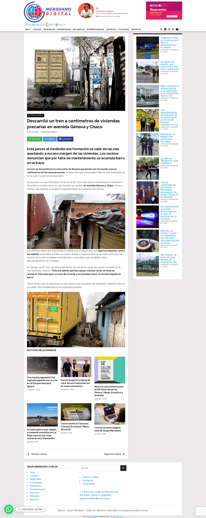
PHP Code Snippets (91, 517)
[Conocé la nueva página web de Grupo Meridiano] (109, 424)
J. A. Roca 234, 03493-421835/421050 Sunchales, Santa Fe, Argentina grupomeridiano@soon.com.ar (99, 495)
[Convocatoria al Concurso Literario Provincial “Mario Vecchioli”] (76, 420)
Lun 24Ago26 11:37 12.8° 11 (45, 24)
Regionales (49, 29)
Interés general (35, 115)
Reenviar (36, 139)
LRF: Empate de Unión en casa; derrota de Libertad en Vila (168, 258)
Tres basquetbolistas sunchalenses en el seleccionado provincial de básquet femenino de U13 (169, 117)
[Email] (177, 29)
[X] (161, 29)
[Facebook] (165, 29)
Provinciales (64, 29)
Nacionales (79, 29)
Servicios (136, 29)
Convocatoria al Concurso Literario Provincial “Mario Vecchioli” (75, 426)
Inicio (28, 29)
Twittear (51, 139)
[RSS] (173, 29)
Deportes (111, 29)
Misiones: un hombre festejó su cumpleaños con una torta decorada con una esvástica (169, 237)
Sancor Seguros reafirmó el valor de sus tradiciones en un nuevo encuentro (75, 383)
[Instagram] (169, 29)
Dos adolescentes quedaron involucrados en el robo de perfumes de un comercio (169, 212)
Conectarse (88, 484)
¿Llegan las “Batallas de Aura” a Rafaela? (169, 160)
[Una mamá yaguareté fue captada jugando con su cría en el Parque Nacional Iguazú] (42, 373)
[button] (8, 509)
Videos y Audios (90, 477)
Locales (37, 29)
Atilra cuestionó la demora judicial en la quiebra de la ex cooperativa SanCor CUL (169, 91)
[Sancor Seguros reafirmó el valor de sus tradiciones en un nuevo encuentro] (76, 376)
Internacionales (95, 29)
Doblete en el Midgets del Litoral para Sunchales (167, 138)
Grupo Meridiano (49, 132)
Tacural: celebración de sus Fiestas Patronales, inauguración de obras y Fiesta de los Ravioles (169, 189)
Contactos (87, 480)
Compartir (67, 139)
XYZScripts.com (116, 517)
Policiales (124, 29)
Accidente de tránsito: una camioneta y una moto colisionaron (169, 65)
